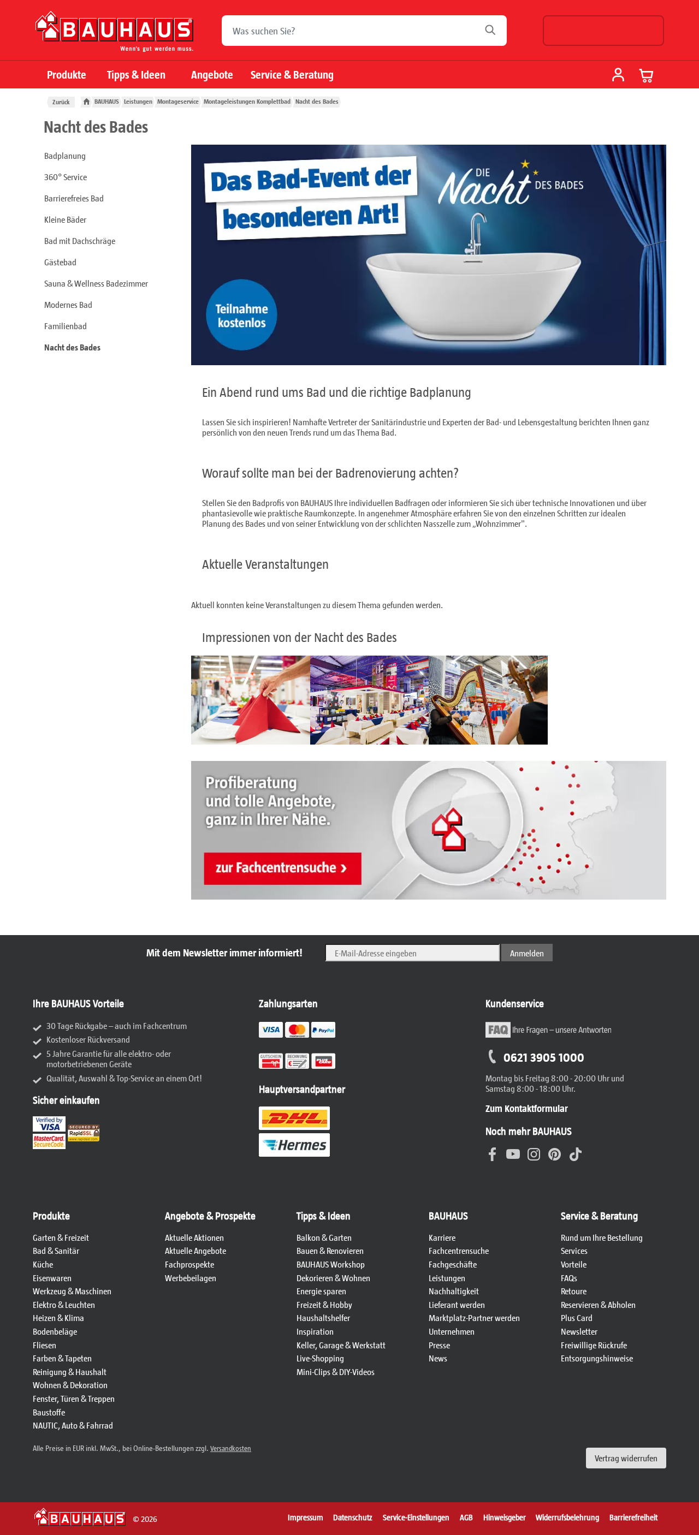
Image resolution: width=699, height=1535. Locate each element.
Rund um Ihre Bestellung (602, 1237)
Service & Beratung (292, 74)
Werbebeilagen (190, 1277)
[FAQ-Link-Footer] (548, 1036)
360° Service (65, 176)
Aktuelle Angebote (195, 1250)
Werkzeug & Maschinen (72, 1291)
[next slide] (204, 702)
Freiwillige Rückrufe (594, 1345)
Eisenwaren (52, 1277)
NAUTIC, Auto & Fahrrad (73, 1425)
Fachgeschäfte (453, 1264)
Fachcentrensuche (459, 1250)
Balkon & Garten (324, 1237)
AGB (466, 1517)
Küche (43, 1264)
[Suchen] (493, 30)
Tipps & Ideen (136, 74)
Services (574, 1250)
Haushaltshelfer (323, 1317)
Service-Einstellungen (416, 1517)
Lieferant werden (457, 1304)
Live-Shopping (320, 1358)
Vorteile (574, 1264)
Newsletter (579, 1331)
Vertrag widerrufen (626, 1458)
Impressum (305, 1517)
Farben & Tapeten (62, 1358)
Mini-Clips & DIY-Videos (336, 1371)
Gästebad (60, 262)
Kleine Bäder (65, 219)
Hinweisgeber (504, 1517)
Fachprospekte (189, 1264)
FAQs (569, 1277)
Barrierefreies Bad (74, 198)
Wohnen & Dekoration (70, 1384)
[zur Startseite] (86, 102)
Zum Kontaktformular (526, 1108)
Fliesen (44, 1345)
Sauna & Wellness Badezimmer (96, 283)
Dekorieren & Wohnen (333, 1277)
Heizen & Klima (58, 1317)
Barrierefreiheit (633, 1517)
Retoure (574, 1291)
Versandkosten (230, 1448)
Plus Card (577, 1317)
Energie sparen (321, 1291)
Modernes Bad (68, 304)
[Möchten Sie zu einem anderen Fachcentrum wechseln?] (603, 30)
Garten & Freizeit (61, 1237)
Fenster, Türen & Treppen (74, 1398)
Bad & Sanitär (56, 1250)
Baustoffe (49, 1412)
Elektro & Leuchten (64, 1304)
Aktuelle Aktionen (194, 1237)
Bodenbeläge (55, 1331)
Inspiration (315, 1331)
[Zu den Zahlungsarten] (311, 1067)
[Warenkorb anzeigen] (646, 75)
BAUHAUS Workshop (331, 1264)
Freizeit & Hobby (324, 1304)
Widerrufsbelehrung (567, 1517)
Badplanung (65, 155)
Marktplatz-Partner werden (474, 1317)
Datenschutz (352, 1517)
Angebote (212, 74)
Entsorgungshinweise (597, 1358)
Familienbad (65, 325)
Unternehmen (452, 1331)
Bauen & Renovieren (330, 1250)
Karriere (442, 1237)
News (438, 1358)
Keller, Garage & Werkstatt (341, 1345)
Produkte (66, 74)
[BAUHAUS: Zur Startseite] (114, 35)
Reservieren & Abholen (598, 1304)
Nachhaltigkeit (454, 1291)
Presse (439, 1345)
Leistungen (447, 1277)
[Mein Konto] (618, 76)
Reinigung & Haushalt (69, 1371)
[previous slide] (653, 702)
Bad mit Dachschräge (79, 240)
